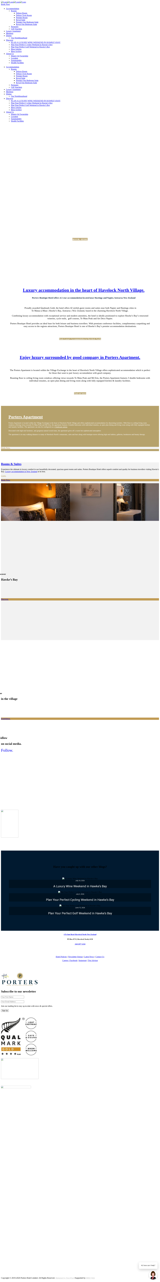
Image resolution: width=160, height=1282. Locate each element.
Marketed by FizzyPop (65, 1278)
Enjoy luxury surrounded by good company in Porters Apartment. (80, 357)
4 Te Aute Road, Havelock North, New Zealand (80, 934)
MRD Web (90, 1278)
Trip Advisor (93, 960)
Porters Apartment (25, 417)
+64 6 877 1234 (80, 944)
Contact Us (99, 957)
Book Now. (5, 448)
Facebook (73, 960)
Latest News (89, 957)
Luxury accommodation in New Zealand (21, 471)
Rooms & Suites (11, 464)
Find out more (80, 393)
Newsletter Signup (75, 957)
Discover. (4, 599)
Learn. (3, 476)
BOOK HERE (80, 239)
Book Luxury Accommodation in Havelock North (80, 339)
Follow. (7, 750)
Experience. (5, 719)
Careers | (66, 960)
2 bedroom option (61, 427)
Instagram (82, 960)
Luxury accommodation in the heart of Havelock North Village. (83, 290)
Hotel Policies (61, 957)
